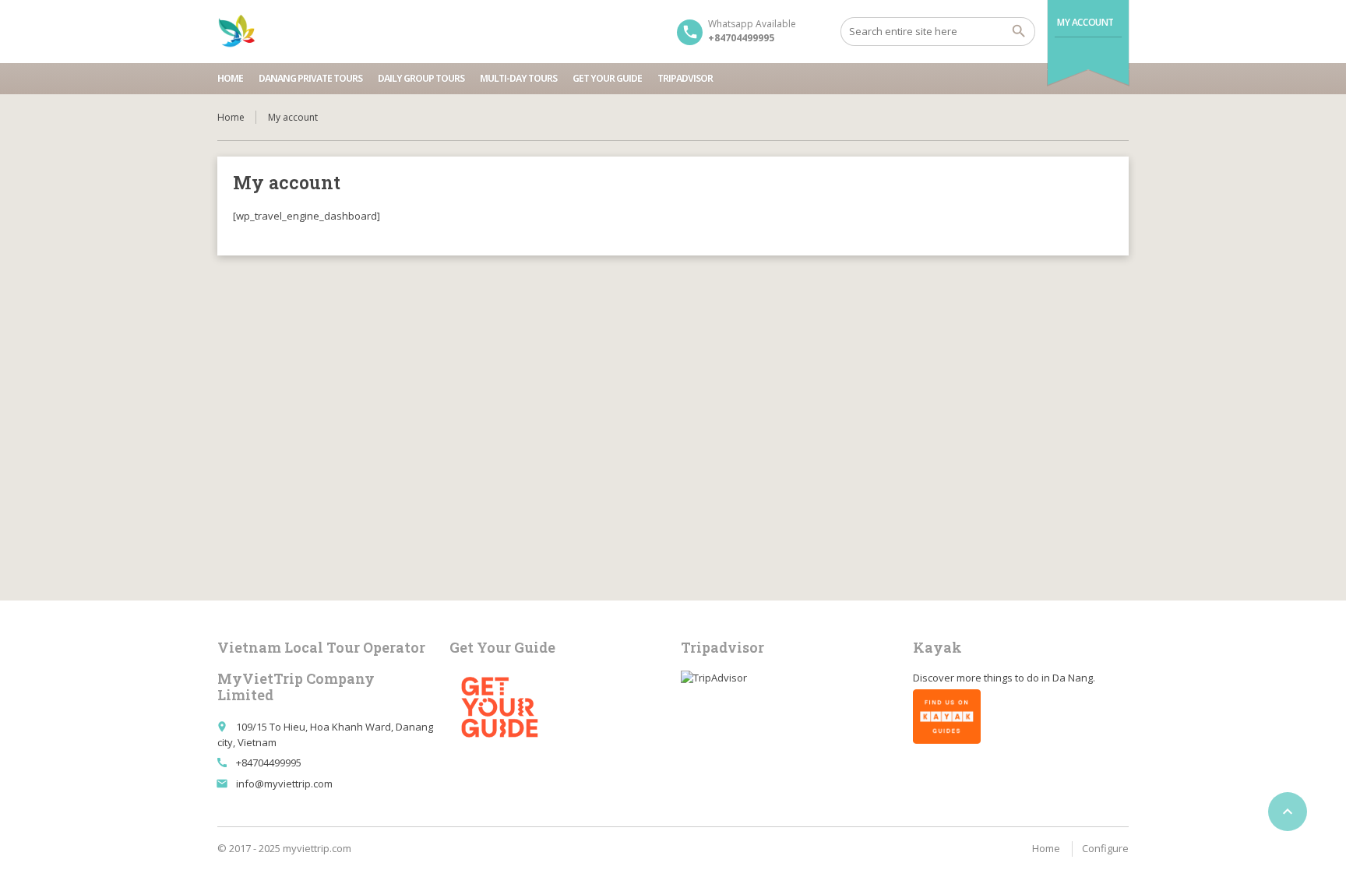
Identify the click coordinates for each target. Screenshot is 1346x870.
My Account (1085, 22)
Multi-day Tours (518, 78)
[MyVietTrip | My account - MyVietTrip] (236, 31)
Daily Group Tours (421, 78)
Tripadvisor (685, 78)
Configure (1105, 848)
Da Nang (1072, 678)
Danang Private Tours (310, 78)
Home (230, 78)
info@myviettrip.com (284, 784)
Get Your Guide (607, 78)
